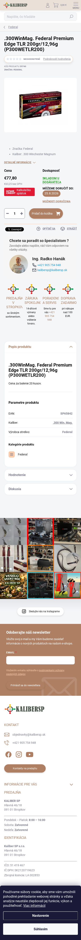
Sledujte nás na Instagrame (44, 611)
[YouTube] (29, 753)
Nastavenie (40, 916)
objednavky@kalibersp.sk (28, 734)
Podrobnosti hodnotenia (57, 59)
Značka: (13, 70)
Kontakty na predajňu (25, 768)
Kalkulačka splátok (24, 191)
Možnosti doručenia (56, 201)
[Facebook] (7, 753)
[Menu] (76, 5)
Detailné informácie (17, 162)
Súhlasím (41, 929)
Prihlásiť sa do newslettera (25, 685)
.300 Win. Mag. (62, 422)
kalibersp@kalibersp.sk (52, 270)
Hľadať (71, 16)
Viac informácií (34, 906)
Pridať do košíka (42, 213)
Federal (22, 454)
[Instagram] (18, 753)
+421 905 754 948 (49, 265)
